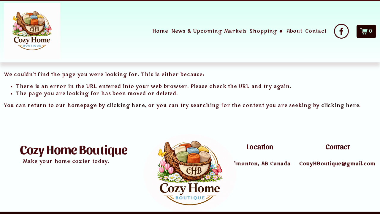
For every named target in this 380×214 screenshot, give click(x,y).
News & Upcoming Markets (209, 31)
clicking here (126, 105)
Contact (316, 31)
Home (160, 31)
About (294, 31)
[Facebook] (341, 31)
